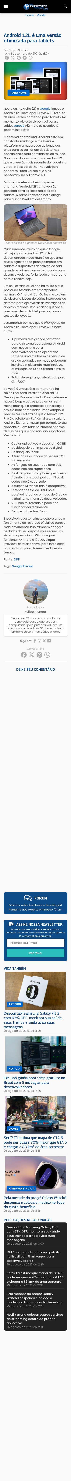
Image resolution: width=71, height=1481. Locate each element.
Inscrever (35, 953)
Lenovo (28, 566)
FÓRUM (40, 898)
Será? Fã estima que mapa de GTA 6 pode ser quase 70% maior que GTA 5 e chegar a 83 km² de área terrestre (35, 1142)
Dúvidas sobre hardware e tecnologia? (35, 905)
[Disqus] (35, 725)
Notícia (14, 1068)
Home (30, 15)
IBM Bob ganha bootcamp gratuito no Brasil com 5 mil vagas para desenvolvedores (34, 1082)
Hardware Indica (21, 1188)
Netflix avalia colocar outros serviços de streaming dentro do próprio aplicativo (35, 1318)
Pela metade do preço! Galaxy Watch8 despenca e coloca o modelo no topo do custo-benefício (35, 1202)
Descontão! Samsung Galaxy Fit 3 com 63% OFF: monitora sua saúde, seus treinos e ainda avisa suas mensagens (33, 1020)
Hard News (18, 93)
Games (13, 1128)
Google (17, 566)
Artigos (15, 1004)
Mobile (41, 15)
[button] (5, 6)
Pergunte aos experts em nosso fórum (35, 909)
